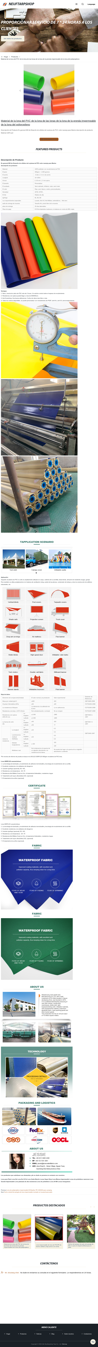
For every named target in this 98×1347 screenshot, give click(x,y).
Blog (52, 1334)
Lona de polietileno (43, 1181)
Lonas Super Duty (46, 1179)
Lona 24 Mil (54, 1181)
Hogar (6, 57)
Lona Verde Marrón (33, 1179)
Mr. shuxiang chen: (11, 1273)
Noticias (39, 1334)
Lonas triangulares (64, 1181)
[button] (76, 4)
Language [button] (91, 4)
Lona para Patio (6, 1179)
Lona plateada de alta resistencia (26, 1181)
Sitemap (64, 1344)
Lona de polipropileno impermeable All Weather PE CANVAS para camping (29, 1190)
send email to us (50, 139)
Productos (14, 57)
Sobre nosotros (69, 1334)
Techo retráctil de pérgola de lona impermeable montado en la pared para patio (28, 1192)
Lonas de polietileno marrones (80, 1179)
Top (93, 1341)
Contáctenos (88, 1334)
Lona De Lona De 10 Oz (19, 1179)
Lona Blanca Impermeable (60, 1179)
